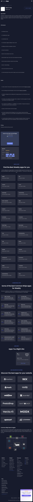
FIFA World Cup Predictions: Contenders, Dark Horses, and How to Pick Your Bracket (4, 490)
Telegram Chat (11, 464)
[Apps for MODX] (25, 412)
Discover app (23, 363)
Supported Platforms (5, 463)
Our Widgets (3, 462)
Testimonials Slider (12, 467)
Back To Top (9, 5)
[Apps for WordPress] (8, 379)
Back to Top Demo (28, 86)
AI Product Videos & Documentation (20, 476)
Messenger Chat (11, 463)
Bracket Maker (19, 471)
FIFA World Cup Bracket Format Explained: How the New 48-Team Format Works (5, 485)
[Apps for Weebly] (25, 387)
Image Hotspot (11, 461)
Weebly (5, 5)
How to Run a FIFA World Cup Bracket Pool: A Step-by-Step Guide (5, 481)
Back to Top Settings (23, 90)
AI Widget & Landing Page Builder (20, 473)
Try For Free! (10, 143)
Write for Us (18, 466)
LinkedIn (27, 462)
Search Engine (4, 465)
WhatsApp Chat (11, 466)
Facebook (27, 459)
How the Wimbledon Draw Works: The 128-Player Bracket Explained (5, 483)
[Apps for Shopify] (8, 387)
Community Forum (20, 463)
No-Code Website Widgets (19, 470)
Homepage (3, 459)
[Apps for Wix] (25, 379)
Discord (27, 463)
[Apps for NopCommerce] (25, 420)
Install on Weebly (28, 8)
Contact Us (18, 468)
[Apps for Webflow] (8, 395)
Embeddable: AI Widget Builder (11, 460)
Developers (3, 466)
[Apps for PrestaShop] (8, 404)
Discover (2, 5)
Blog (17, 459)
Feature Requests (19, 465)
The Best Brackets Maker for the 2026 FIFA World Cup (5, 488)
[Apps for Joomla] (25, 395)
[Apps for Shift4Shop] (25, 404)
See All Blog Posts (4, 494)
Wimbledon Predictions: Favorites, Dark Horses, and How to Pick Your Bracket (5, 492)
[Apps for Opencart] (8, 420)
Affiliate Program (19, 462)
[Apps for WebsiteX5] (8, 412)
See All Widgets (11, 470)
